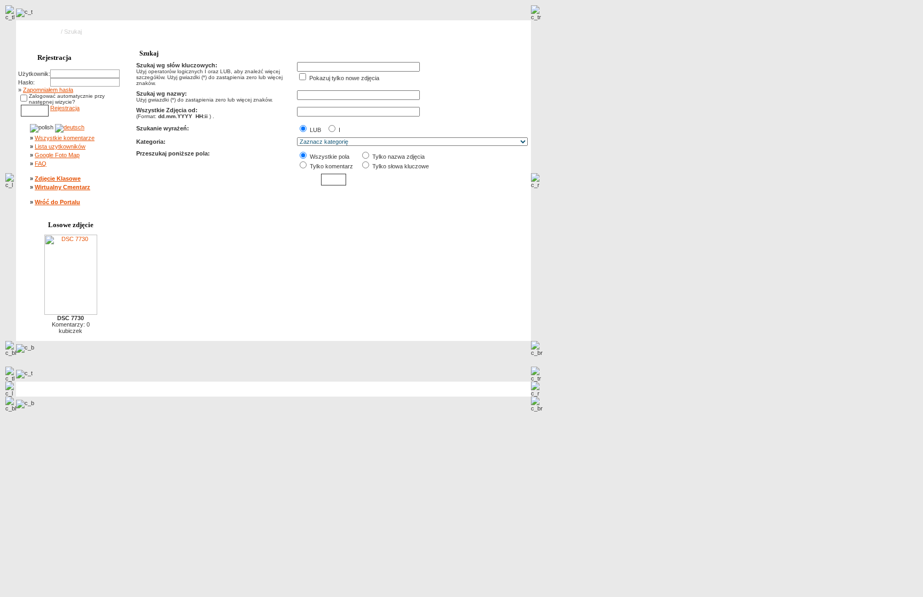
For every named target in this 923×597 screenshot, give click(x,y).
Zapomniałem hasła (48, 90)
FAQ (40, 163)
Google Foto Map (57, 155)
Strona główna (40, 31)
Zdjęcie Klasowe (58, 178)
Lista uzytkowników (60, 146)
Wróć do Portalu (57, 202)
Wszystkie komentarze (65, 138)
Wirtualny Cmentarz (62, 187)
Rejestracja (65, 108)
